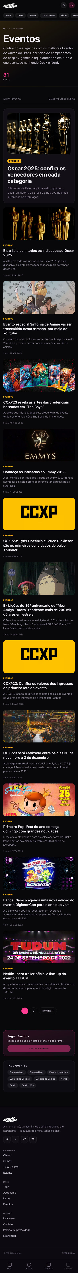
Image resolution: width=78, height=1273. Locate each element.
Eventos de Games (45, 1078)
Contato (8, 1224)
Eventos (8, 245)
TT (33, 1139)
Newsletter (9, 1235)
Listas (64, 15)
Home (8, 15)
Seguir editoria (39, 1048)
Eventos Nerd (37, 1072)
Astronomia (10, 1192)
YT (24, 1139)
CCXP (13, 1085)
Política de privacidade (16, 1229)
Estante (7, 1172)
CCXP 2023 (28, 1085)
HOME (6, 28)
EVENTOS (18, 28)
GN (71, 5)
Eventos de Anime (58, 1072)
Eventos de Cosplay (20, 1078)
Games (33, 15)
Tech (6, 1186)
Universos (9, 1218)
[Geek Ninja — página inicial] (10, 5)
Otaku (20, 15)
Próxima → (48, 1010)
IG (7, 1139)
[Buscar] (64, 5)
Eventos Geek (17, 1072)
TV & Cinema (48, 15)
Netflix (64, 1078)
